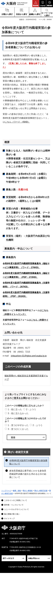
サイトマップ (9, 518)
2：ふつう (31, 409)
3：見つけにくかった (18, 429)
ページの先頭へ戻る (48, 529)
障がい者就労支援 (18, 452)
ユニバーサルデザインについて (16, 509)
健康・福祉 (17, 491)
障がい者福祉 (28, 491)
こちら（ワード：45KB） (17, 122)
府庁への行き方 (8, 558)
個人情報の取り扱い (12, 514)
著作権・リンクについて (14, 505)
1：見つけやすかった (18, 425)
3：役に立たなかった (18, 413)
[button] (35, 3)
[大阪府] (14, 3)
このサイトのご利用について (15, 500)
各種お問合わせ (34, 558)
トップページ (6, 491)
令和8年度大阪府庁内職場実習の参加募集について (28, 462)
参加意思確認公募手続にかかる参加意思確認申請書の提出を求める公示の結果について (27, 474)
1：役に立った (15, 409)
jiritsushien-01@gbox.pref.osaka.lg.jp (29, 356)
